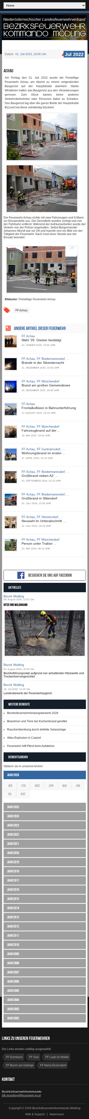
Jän (10, 786)
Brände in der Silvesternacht (43, 363)
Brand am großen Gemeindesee (46, 385)
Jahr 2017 (13, 880)
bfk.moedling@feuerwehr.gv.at (21, 1095)
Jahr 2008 (13, 963)
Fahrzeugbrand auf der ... (41, 430)
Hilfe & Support (35, 1114)
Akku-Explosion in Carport (24, 737)
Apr (51, 786)
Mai (64, 786)
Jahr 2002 (13, 1018)
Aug (23, 794)
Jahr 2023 (13, 825)
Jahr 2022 (13, 834)
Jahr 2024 (13, 816)
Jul (10, 794)
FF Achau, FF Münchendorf (40, 381)
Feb (23, 786)
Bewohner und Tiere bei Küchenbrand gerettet (37, 721)
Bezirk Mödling (14, 596)
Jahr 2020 (13, 853)
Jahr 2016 (13, 890)
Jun (78, 786)
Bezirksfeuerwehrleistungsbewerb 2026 (32, 713)
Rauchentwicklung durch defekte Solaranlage (36, 729)
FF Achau (21, 310)
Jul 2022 (74, 54)
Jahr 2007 (13, 972)
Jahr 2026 (13, 775)
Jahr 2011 (13, 935)
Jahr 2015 (13, 899)
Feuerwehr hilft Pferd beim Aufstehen (31, 746)
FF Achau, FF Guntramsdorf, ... (43, 449)
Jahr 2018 (13, 871)
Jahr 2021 (13, 844)
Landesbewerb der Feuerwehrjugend (28, 693)
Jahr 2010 (13, 945)
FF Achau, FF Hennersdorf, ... (42, 517)
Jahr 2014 (13, 908)
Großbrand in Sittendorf (39, 498)
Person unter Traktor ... (39, 543)
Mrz (37, 786)
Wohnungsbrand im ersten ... (43, 453)
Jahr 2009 (13, 954)
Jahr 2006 (13, 981)
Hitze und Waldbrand (16, 605)
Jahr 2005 (13, 991)
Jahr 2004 (13, 1000)
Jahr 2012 (13, 926)
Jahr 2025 (13, 807)
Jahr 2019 (13, 862)
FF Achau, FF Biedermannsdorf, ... (46, 359)
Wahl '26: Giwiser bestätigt (41, 340)
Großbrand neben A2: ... (40, 476)
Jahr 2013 (13, 917)
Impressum (57, 1114)
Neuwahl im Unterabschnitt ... (44, 521)
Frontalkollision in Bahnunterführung (49, 408)
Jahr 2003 (13, 1009)
